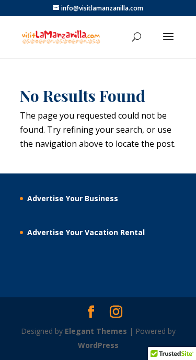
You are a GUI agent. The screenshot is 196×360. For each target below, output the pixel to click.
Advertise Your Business (72, 198)
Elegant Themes (96, 331)
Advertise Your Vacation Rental (86, 232)
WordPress (98, 345)
